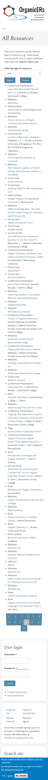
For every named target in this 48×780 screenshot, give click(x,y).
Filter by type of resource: (18, 68)
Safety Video (14, 109)
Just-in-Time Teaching (18, 284)
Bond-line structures (18, 537)
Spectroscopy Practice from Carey (25, 407)
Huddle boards (15, 229)
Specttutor (13, 102)
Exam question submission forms (24, 431)
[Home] (24, 23)
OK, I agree (7, 775)
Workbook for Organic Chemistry (24, 489)
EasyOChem (14, 270)
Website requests (16, 380)
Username (10, 654)
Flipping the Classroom (19, 349)
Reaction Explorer (16, 277)
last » (24, 628)
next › (38, 622)
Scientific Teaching (17, 397)
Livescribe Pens (15, 386)
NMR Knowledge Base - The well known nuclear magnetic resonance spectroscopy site (25, 212)
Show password (23, 669)
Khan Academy (15, 510)
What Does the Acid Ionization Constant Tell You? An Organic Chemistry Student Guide (23, 472)
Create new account (17, 692)
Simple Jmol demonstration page (24, 373)
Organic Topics (26, 61)
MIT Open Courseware (19, 311)
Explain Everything (17, 304)
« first (9, 616)
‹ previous (16, 616)
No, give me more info (12, 769)
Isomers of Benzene (18, 137)
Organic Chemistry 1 (18, 527)
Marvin (11, 564)
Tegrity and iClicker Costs (20, 222)
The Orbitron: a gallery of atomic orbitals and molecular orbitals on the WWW (24, 171)
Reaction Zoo (14, 547)
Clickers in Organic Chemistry (22, 318)
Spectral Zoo (14, 571)
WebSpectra (14, 588)
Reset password (15, 695)
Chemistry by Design (18, 130)
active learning (15, 181)
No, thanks (21, 776)
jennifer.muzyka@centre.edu (18, 737)
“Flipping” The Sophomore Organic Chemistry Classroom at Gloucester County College (25, 418)
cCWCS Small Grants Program (22, 595)
